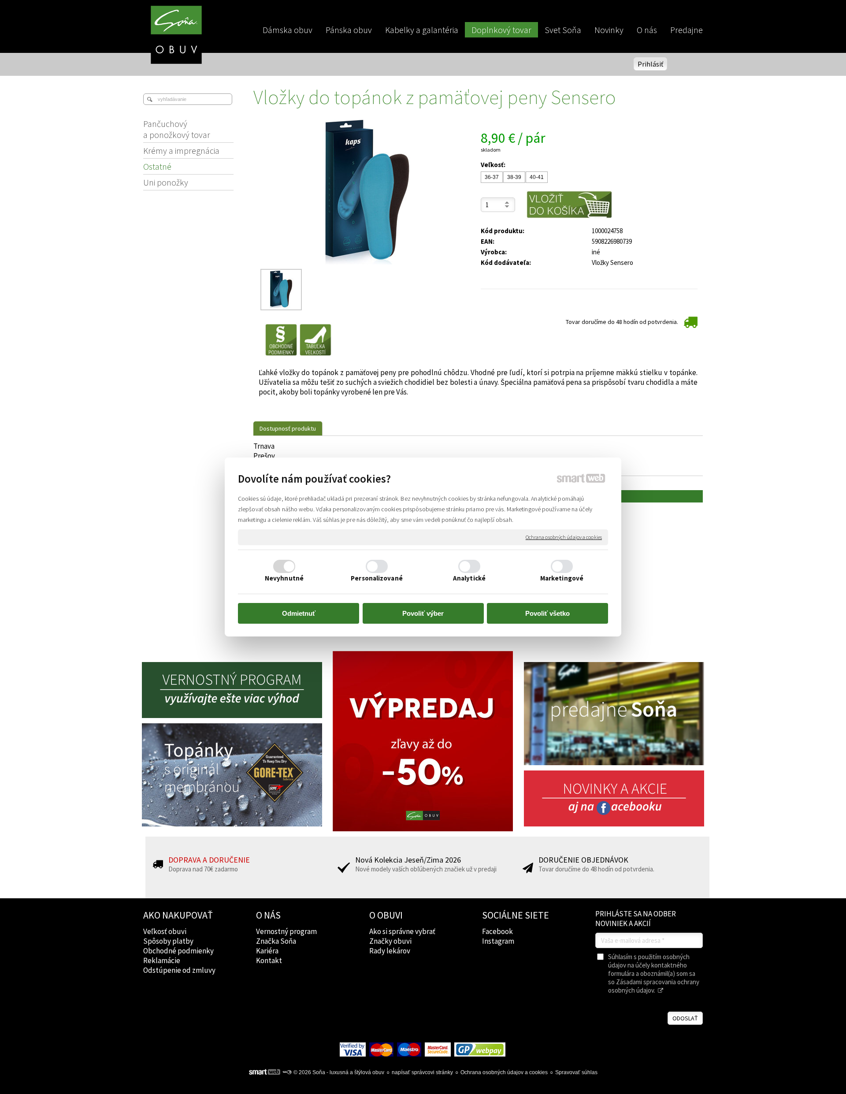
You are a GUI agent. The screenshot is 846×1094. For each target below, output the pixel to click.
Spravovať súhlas (576, 1072)
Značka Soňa (276, 941)
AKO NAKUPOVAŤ (178, 915)
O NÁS (268, 915)
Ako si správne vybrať (402, 931)
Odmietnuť (298, 613)
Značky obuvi (390, 941)
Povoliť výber (423, 613)
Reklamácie (161, 960)
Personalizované (377, 578)
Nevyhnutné (284, 578)
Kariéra (267, 951)
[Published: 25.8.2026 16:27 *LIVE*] (286, 1072)
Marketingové (561, 578)
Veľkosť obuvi (164, 931)
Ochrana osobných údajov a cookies (564, 537)
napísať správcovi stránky (422, 1072)
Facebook (497, 931)
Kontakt (269, 960)
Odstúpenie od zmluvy (179, 970)
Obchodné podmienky (178, 951)
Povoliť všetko (547, 613)
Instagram (498, 941)
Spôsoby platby (168, 941)
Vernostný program (286, 931)
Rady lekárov (389, 951)
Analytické (469, 578)
